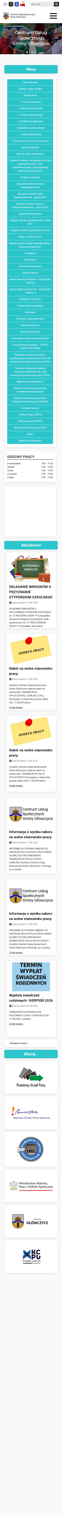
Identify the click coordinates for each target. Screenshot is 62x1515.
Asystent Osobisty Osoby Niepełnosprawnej (30, 185)
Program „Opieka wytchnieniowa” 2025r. (30, 230)
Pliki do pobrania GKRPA (30, 421)
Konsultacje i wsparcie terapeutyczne (30, 338)
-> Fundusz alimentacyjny (30, 115)
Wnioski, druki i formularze (30, 154)
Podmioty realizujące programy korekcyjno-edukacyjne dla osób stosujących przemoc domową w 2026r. (30, 372)
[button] (27, 52)
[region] (31, 38)
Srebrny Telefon (30, 272)
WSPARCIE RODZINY (30, 299)
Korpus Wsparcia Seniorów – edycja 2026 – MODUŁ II (30, 291)
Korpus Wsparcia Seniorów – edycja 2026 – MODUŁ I (30, 281)
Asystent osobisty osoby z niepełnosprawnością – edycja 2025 (30, 205)
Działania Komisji (30, 408)
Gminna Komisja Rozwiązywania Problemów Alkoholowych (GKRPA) (30, 400)
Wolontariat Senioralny (30, 266)
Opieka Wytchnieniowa (30, 213)
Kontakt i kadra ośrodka (30, 88)
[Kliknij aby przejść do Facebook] (16, 4)
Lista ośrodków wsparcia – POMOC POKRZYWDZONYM (30, 346)
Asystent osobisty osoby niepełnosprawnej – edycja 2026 (30, 195)
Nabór (30, 434)
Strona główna (30, 82)
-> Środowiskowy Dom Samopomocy (30, 141)
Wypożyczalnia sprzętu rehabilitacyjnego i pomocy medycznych (30, 245)
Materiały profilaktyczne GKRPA (30, 427)
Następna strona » (19, 1043)
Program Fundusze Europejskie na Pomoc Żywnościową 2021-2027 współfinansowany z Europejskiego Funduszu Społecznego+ (30, 165)
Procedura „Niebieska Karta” (30, 318)
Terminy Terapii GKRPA (30, 414)
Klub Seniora (30, 259)
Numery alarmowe (30, 325)
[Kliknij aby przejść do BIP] (22, 4)
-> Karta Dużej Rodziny (30, 134)
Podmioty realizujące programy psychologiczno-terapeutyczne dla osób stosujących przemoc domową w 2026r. (30, 358)
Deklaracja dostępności (30, 440)
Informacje (30, 312)
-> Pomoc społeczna (30, 101)
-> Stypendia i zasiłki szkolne (30, 128)
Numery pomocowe (30, 331)
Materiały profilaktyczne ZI (30, 381)
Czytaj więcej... (16, 707)
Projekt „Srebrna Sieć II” (30, 236)
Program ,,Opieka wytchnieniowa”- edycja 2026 (30, 222)
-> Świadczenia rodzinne (30, 108)
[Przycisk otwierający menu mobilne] (53, 15)
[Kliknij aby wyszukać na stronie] (56, 4)
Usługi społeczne (30, 147)
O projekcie (30, 253)
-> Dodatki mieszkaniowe (30, 121)
